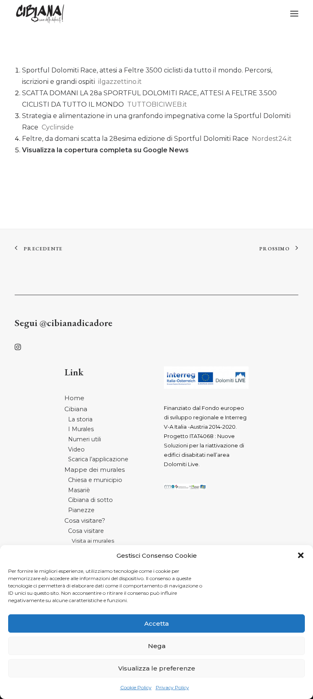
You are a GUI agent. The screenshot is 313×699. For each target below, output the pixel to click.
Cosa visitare (86, 531)
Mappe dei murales (94, 469)
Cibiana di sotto (90, 500)
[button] (301, 555)
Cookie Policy (136, 687)
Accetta (156, 623)
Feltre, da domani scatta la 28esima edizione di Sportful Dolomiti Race (135, 138)
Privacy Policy (172, 687)
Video (76, 449)
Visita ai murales (93, 540)
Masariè (79, 490)
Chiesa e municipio (95, 480)
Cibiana (75, 409)
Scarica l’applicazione (98, 459)
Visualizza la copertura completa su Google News (105, 150)
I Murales (81, 429)
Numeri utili (84, 439)
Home (74, 398)
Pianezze (81, 510)
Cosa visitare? (84, 520)
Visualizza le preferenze (156, 668)
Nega (156, 646)
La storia (80, 419)
